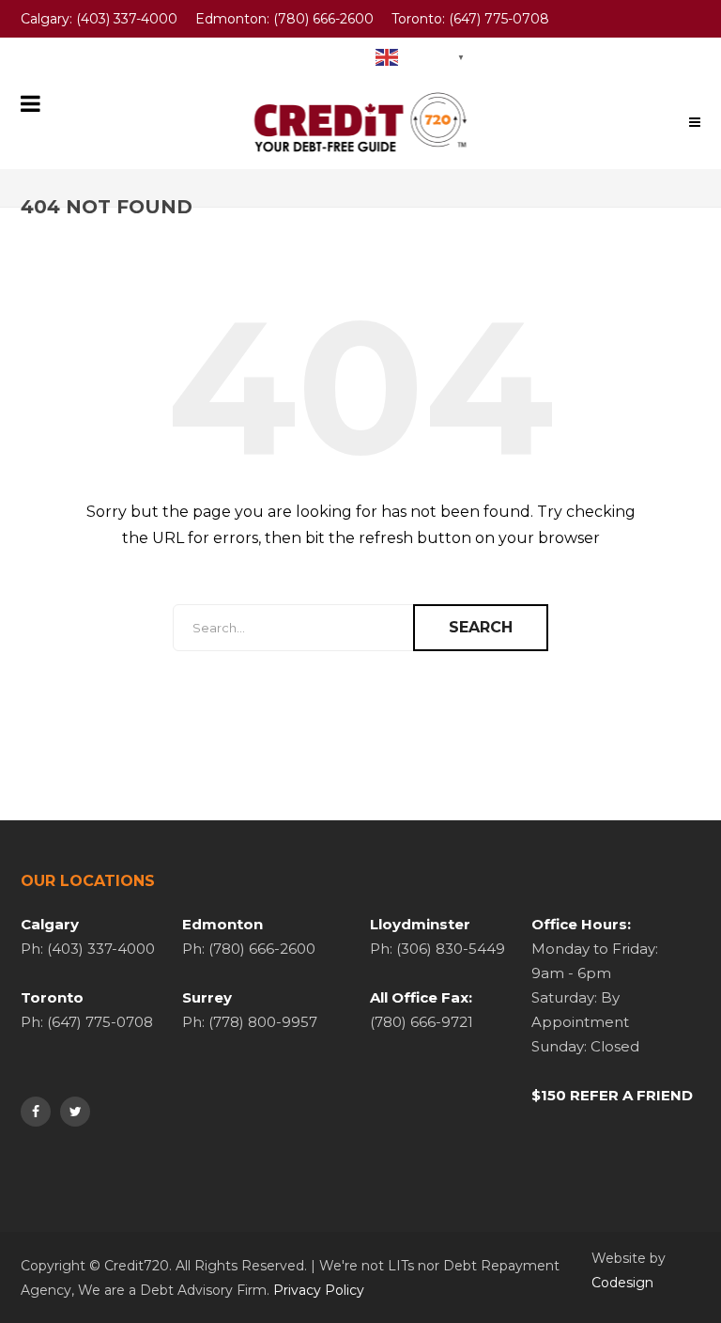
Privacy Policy (318, 1290)
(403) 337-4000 (126, 18)
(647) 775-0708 (499, 18)
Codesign (622, 1282)
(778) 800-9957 (128, 56)
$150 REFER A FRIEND (612, 1095)
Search (481, 627)
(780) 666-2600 (323, 18)
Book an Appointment (278, 56)
